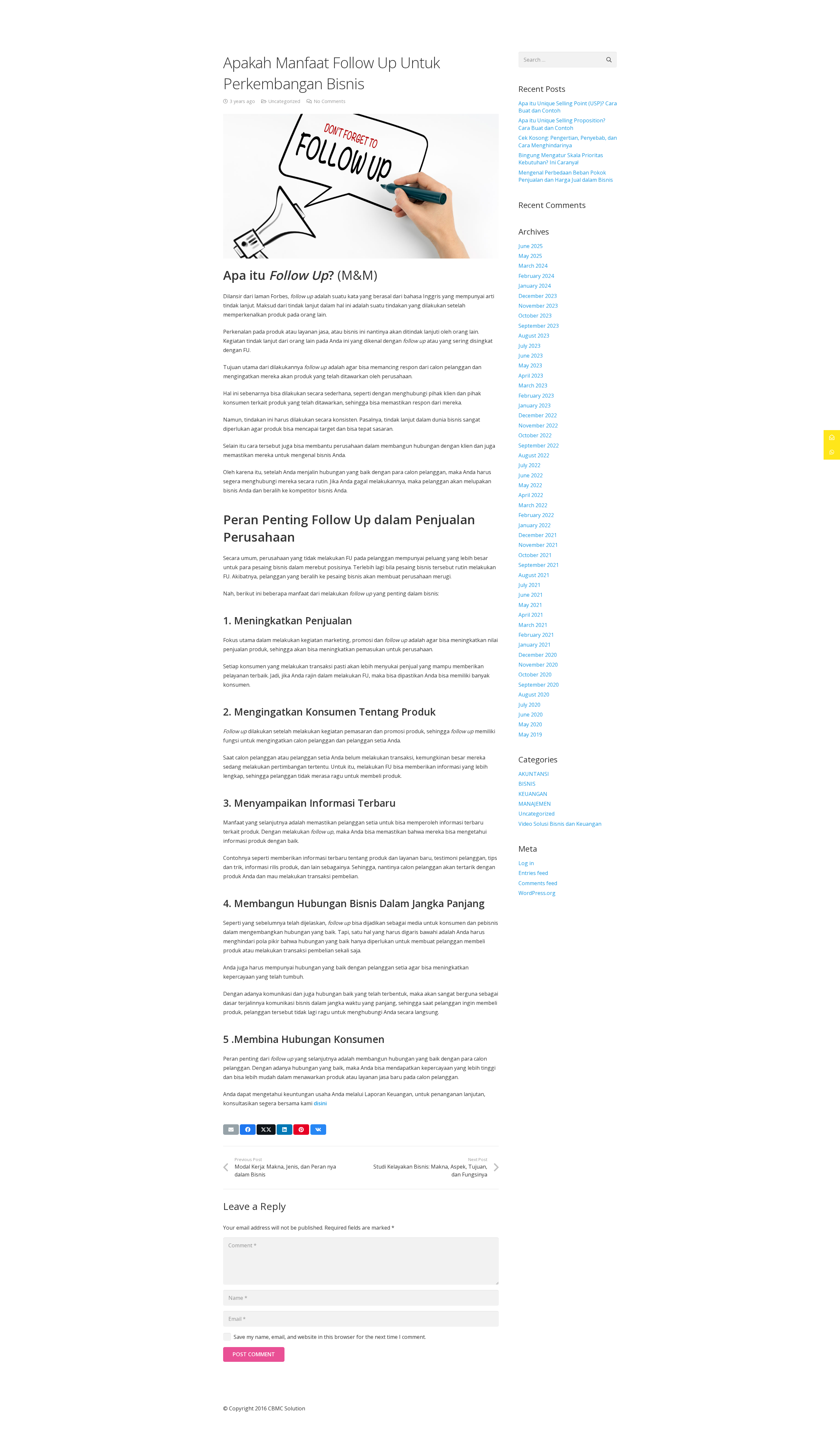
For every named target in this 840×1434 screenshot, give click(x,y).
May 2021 (530, 605)
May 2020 (530, 724)
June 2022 (530, 475)
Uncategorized (284, 101)
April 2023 (530, 375)
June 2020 (530, 714)
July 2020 (529, 704)
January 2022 (534, 525)
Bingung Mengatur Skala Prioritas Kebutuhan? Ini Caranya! (560, 159)
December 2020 (537, 654)
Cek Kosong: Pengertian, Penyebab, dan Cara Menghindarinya (567, 141)
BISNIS (527, 783)
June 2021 (530, 594)
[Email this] (231, 1129)
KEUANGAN (532, 794)
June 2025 (530, 246)
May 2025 (530, 256)
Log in (526, 863)
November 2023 (538, 305)
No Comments (330, 101)
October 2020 (535, 674)
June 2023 (530, 355)
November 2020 (538, 664)
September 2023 (538, 325)
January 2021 (534, 644)
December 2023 (537, 296)
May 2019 (530, 734)
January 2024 (534, 285)
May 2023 (530, 365)
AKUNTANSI (533, 774)
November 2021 (538, 545)
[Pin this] (301, 1129)
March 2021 (532, 625)
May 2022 (530, 485)
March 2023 (532, 385)
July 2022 (529, 465)
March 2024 (532, 265)
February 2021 (536, 634)
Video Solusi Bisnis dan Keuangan (559, 823)
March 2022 (532, 505)
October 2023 (535, 315)
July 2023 (529, 345)
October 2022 (535, 435)
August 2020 (533, 694)
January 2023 (534, 405)
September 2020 (538, 684)
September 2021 (538, 565)
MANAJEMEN (534, 803)
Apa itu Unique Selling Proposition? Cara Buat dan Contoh (561, 124)
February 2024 (536, 276)
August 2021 (533, 575)
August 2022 (533, 455)
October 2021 (535, 555)
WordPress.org (537, 893)
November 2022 (538, 425)
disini (320, 1103)
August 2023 (533, 335)
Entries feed (533, 873)
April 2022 (530, 495)
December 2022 (537, 415)
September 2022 (538, 445)
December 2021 (537, 535)
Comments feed (537, 883)
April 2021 (530, 614)
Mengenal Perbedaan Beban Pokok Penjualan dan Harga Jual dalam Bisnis (565, 176)
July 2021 (529, 585)
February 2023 (536, 395)
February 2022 (536, 515)
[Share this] (248, 1129)
